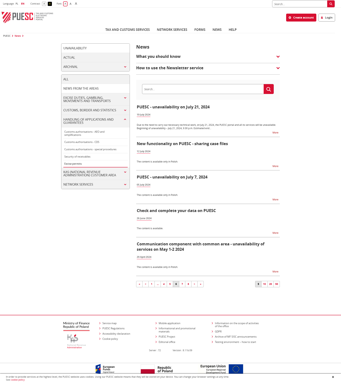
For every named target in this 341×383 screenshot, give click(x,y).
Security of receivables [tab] (77, 156)
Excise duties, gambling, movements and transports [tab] (87, 99)
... (158, 284)
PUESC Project (167, 336)
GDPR (218, 331)
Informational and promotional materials (177, 330)
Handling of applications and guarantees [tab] (88, 121)
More (276, 132)
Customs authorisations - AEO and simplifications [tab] (84, 133)
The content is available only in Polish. (157, 161)
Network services (172, 29)
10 (264, 284)
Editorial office (167, 342)
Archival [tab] (70, 67)
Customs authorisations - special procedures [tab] (90, 149)
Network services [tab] (78, 184)
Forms (199, 29)
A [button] (44, 4)
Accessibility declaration (116, 333)
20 (270, 284)
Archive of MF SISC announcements (236, 336)
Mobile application (169, 323)
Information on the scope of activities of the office (238, 324)
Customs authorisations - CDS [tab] (81, 142)
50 (276, 284)
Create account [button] (303, 17)
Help (233, 29)
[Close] (333, 377)
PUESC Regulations (113, 328)
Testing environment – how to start (235, 342)
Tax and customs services (127, 29)
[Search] (331, 3)
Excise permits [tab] (73, 163)
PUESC (7, 36)
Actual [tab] (69, 57)
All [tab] (65, 79)
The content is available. (150, 228)
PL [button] (17, 3)
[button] (208, 58)
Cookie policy (110, 339)
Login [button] (328, 17)
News (217, 29)
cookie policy (18, 379)
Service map (109, 323)
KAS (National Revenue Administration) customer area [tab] (89, 173)
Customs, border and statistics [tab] (89, 110)
